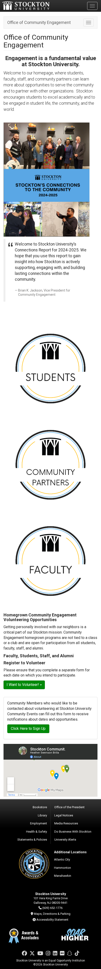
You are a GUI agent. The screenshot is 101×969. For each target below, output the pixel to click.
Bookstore (40, 807)
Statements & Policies (32, 839)
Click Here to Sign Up (28, 728)
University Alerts (65, 839)
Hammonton (62, 867)
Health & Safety (36, 831)
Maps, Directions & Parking (52, 913)
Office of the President (69, 807)
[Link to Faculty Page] (50, 561)
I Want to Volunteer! (23, 684)
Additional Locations (70, 852)
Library (42, 815)
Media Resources (66, 823)
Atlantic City (62, 859)
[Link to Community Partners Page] (50, 465)
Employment (38, 823)
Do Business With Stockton (72, 831)
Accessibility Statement (52, 919)
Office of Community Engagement (39, 22)
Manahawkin (62, 875)
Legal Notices (63, 815)
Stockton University (25, 5)
